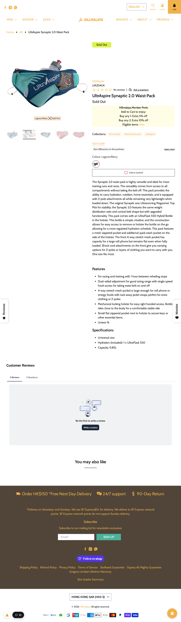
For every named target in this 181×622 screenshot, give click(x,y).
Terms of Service (88, 567)
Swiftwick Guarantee (112, 567)
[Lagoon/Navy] (96, 164)
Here (142, 124)
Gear (47, 19)
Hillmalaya (85, 606)
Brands (122, 19)
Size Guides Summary (90, 579)
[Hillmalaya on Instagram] (11, 8)
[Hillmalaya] (90, 19)
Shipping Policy (29, 567)
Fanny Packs (114, 134)
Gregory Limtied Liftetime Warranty (90, 571)
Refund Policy (48, 567)
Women (28, 19)
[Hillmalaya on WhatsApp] (16, 8)
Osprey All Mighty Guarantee (144, 567)
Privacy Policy (67, 567)
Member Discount (133, 134)
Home (10, 32)
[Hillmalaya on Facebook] (6, 8)
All (21, 32)
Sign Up (108, 537)
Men (10, 19)
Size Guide (98, 143)
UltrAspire (98, 81)
